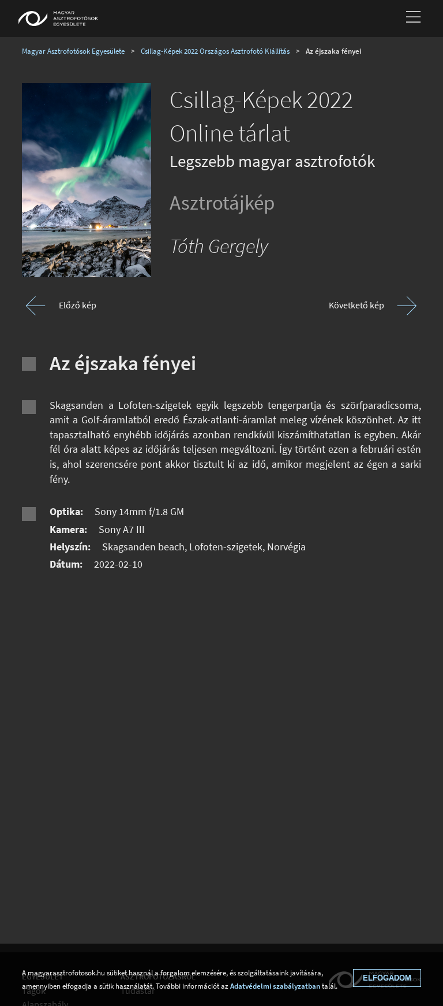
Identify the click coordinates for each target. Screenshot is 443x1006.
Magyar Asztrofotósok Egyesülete (73, 50)
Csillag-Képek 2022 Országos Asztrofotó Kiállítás (215, 50)
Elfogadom (387, 978)
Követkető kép (356, 305)
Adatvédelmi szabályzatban (275, 985)
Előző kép (77, 305)
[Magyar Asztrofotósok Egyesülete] (58, 18)
